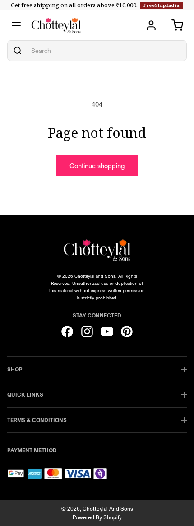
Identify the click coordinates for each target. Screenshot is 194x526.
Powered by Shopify (97, 517)
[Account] (151, 25)
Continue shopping (97, 165)
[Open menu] (16, 25)
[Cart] (177, 25)
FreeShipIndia (161, 5)
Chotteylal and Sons (108, 508)
